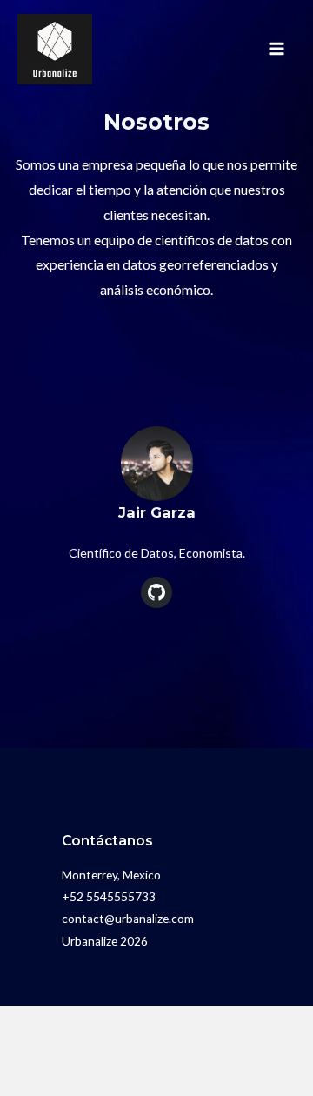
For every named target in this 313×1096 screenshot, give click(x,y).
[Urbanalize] (54, 49)
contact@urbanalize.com (128, 919)
